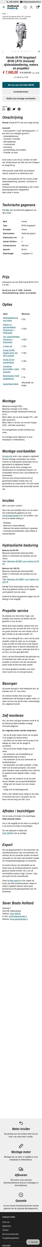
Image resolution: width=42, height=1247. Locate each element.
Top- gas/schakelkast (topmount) (11, 338)
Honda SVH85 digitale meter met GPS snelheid (10, 353)
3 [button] (18, 51)
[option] (21, 35)
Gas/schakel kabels (10, 383)
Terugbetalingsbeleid (10, 1238)
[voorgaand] (3, 51)
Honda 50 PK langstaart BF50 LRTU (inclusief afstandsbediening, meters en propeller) (16, 18)
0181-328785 (7, 833)
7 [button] (29, 51)
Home (4, 14)
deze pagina (14, 880)
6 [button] (26, 51)
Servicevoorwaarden (10, 1234)
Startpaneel (7, 332)
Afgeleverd (6, 1226)
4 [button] (21, 51)
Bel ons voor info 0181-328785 (21, 84)
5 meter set (7, 346)
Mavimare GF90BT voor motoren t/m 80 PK (20, 562)
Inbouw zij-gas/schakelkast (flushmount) (9, 327)
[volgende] (38, 51)
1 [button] (12, 51)
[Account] (31, 6)
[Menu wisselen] (3, 7)
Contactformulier (21, 91)
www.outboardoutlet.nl (19, 919)
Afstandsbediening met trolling (10, 319)
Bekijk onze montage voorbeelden (21, 98)
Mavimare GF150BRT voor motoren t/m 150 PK (20, 580)
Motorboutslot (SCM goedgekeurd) (11, 377)
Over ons (6, 1222)
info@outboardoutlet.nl (11, 515)
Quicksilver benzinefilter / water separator (11, 369)
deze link (8, 456)
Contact (5, 1229)
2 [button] (15, 51)
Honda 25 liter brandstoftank (8, 361)
